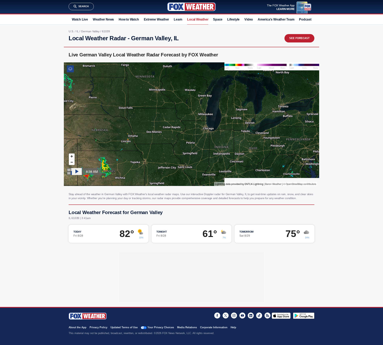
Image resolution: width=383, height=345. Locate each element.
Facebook (217, 315)
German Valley (90, 31)
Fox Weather (191, 6)
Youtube (242, 315)
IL (77, 31)
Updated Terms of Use (124, 327)
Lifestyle (233, 19)
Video (248, 19)
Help (233, 327)
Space (217, 19)
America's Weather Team (276, 19)
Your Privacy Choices (160, 327)
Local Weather (197, 19)
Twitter (226, 315)
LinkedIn (251, 315)
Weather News (103, 19)
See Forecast (299, 38)
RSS (267, 315)
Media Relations (187, 327)
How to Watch (129, 19)
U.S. (72, 31)
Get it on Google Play (303, 316)
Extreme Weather (156, 19)
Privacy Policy (98, 327)
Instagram (234, 315)
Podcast (305, 19)
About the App (77, 327)
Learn (178, 19)
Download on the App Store (281, 316)
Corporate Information (213, 327)
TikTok (259, 315)
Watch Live (80, 19)
